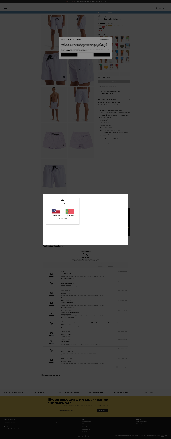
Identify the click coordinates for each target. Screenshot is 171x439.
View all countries (63, 218)
